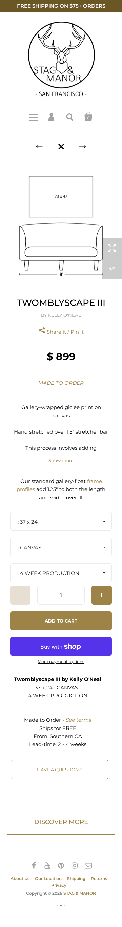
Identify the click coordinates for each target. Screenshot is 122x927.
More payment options (61, 662)
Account (52, 116)
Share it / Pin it (64, 332)
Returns (99, 878)
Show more (61, 460)
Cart (88, 116)
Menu (33, 116)
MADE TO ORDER (61, 383)
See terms (78, 720)
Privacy (58, 885)
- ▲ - (61, 904)
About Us (20, 878)
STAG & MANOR (79, 893)
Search (70, 116)
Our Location (48, 878)
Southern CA (66, 736)
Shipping (76, 878)
